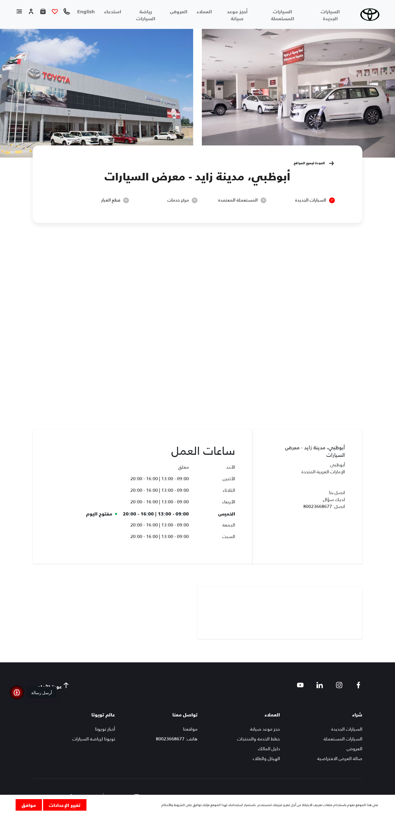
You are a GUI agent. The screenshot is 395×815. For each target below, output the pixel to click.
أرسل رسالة (41, 692)
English (86, 11)
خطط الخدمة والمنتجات (258, 738)
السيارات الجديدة (330, 15)
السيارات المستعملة (282, 15)
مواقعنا (190, 729)
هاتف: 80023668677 (177, 738)
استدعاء (112, 11)
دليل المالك (269, 748)
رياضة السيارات (145, 15)
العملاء (204, 11)
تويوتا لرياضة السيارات (93, 738)
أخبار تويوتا (105, 729)
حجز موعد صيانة (265, 729)
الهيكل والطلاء (266, 758)
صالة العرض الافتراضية (339, 758)
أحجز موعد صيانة (237, 15)
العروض (178, 11)
